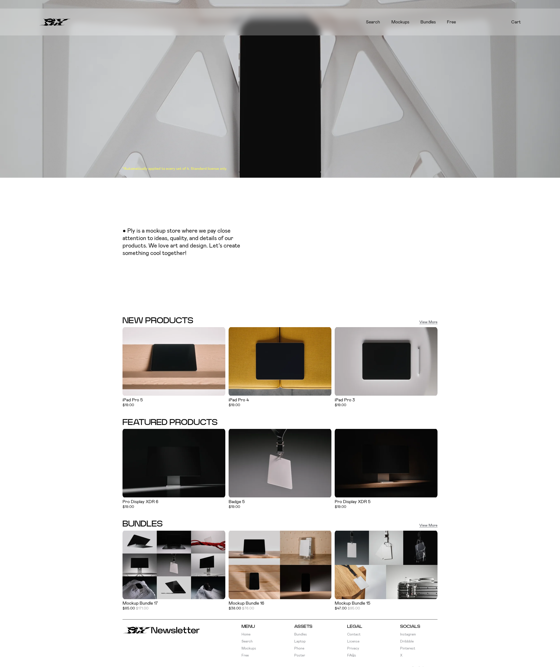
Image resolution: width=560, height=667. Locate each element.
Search (373, 22)
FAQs (351, 655)
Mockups (400, 22)
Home (246, 634)
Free (451, 22)
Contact (353, 634)
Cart (516, 22)
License (353, 641)
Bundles (428, 22)
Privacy (353, 648)
